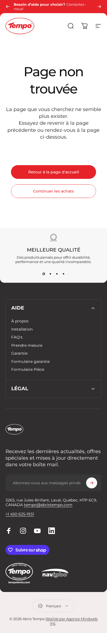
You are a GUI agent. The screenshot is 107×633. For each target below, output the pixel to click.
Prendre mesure (26, 345)
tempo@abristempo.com (48, 504)
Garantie (19, 353)
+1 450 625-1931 (19, 514)
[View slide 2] (50, 273)
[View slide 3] (57, 273)
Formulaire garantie (30, 361)
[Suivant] (99, 6)
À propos (20, 321)
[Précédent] (8, 6)
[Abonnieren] (91, 482)
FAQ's (16, 337)
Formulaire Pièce (27, 369)
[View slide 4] (63, 273)
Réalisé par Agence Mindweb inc (72, 621)
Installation (22, 329)
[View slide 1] (43, 273)
